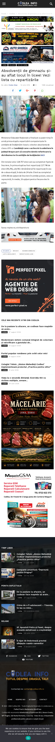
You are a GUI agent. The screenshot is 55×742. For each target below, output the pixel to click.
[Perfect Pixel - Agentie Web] (27, 311)
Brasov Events (48, 712)
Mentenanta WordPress (33, 709)
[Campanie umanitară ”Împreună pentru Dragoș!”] (8, 573)
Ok (28, 738)
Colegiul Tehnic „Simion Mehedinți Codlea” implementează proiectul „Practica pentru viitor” (34, 557)
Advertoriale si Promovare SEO (30, 712)
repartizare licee (26, 254)
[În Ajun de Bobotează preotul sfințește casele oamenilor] (8, 644)
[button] (51, 4)
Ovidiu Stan (13, 85)
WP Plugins (6, 716)
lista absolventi (9, 254)
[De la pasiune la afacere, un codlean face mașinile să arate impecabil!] (8, 595)
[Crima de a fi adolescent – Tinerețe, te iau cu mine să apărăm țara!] (8, 608)
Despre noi (20, 699)
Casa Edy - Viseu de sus (34, 716)
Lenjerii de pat (39, 719)
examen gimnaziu (28, 251)
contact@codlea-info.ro (34, 689)
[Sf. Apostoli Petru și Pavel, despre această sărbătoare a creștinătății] (8, 630)
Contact (43, 699)
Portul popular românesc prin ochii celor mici (24, 353)
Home (10, 699)
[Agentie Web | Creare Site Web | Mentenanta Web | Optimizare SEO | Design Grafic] (27, 244)
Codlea (4, 65)
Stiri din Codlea (22, 65)
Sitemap (32, 699)
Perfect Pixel (18, 709)
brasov (16, 251)
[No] (51, 733)
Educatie (12, 65)
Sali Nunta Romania (18, 716)
